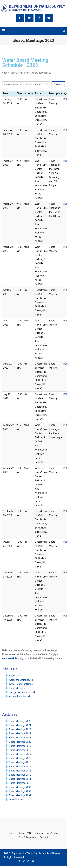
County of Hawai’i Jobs (46, 833)
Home (12, 833)
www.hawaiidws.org (12, 658)
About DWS (25, 833)
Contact (44, 837)
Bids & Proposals (27, 837)
